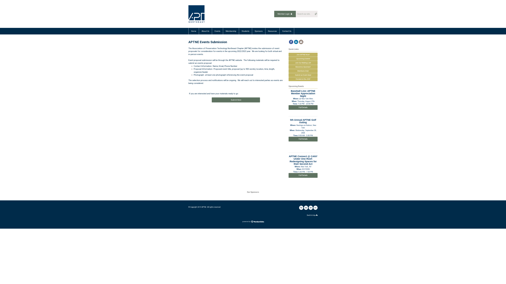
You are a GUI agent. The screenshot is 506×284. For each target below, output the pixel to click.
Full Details (303, 107)
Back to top (311, 215)
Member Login (284, 14)
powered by (246, 221)
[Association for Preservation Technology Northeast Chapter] (196, 22)
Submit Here (235, 100)
